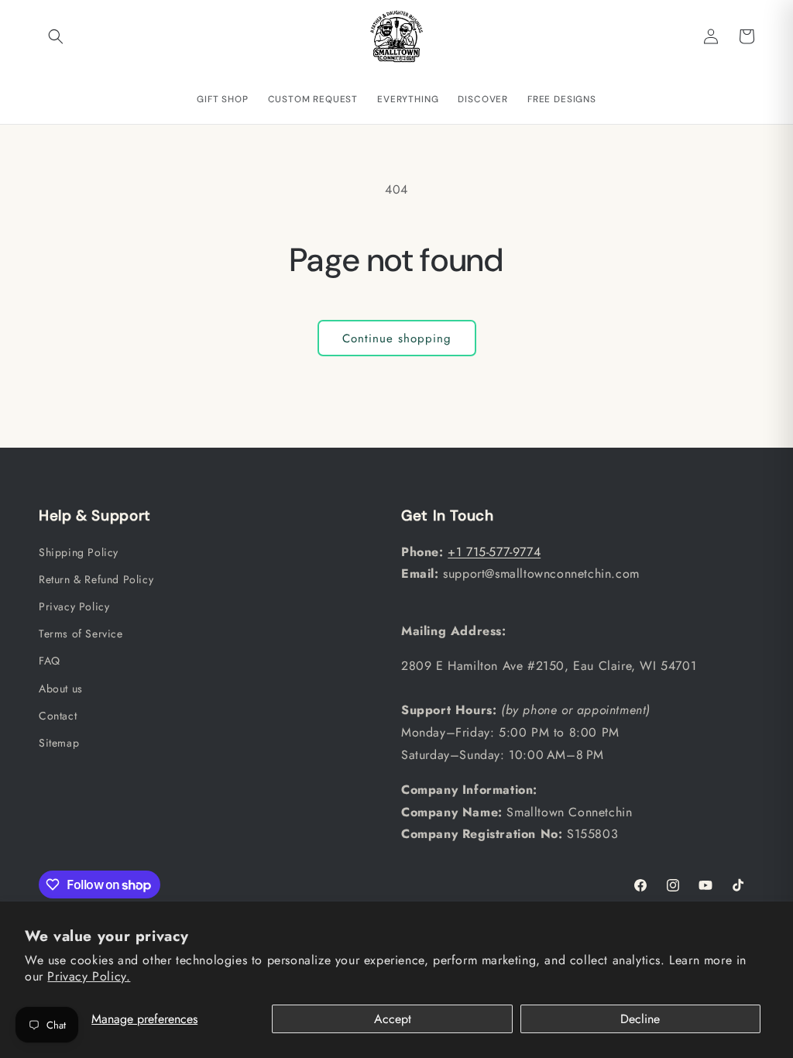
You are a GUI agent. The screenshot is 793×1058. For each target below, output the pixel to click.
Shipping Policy (78, 552)
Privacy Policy (74, 606)
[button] (56, 36)
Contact (58, 715)
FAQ (49, 660)
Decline (640, 1019)
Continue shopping (396, 338)
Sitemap (59, 743)
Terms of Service (81, 633)
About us (61, 688)
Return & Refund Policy (96, 579)
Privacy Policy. (88, 976)
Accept (392, 1019)
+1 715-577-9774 (494, 552)
